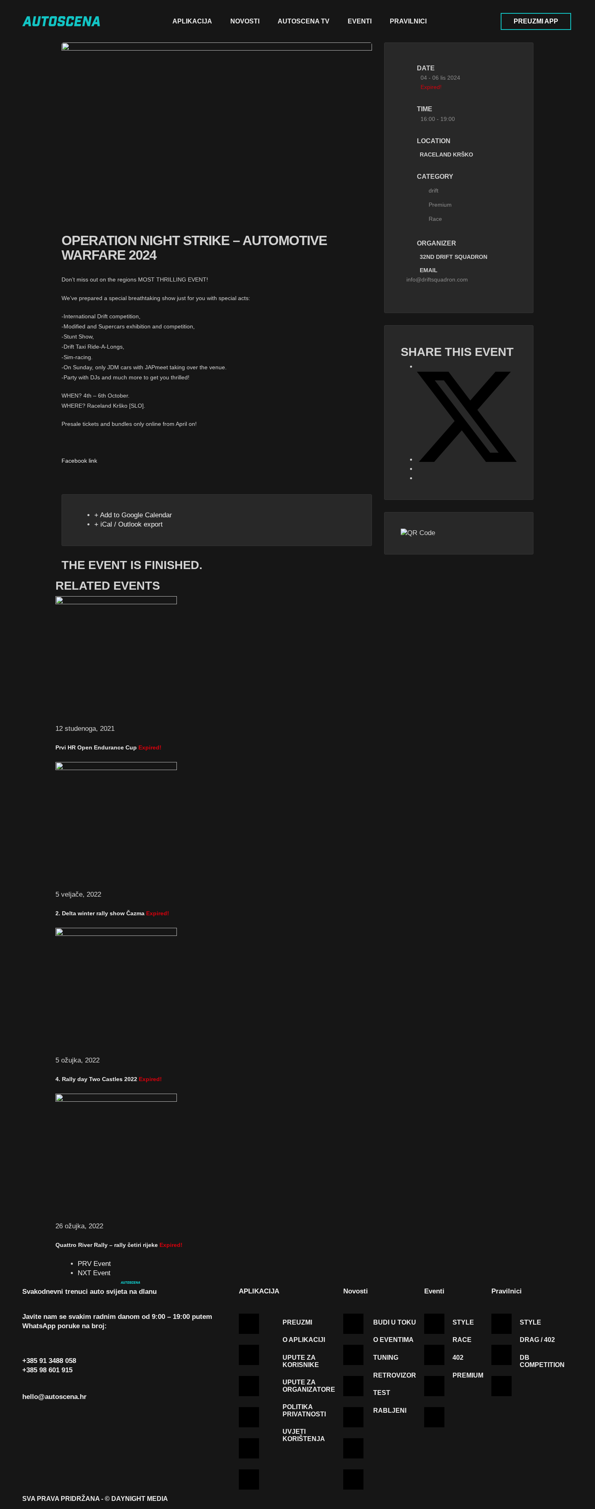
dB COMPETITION (542, 1361)
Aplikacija (192, 21)
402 (458, 1357)
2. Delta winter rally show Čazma (99, 913)
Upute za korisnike (301, 1361)
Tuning (385, 1357)
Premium (440, 204)
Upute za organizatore (309, 1386)
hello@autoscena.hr (54, 1397)
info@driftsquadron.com (437, 279)
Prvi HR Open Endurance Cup (96, 747)
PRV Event (94, 1264)
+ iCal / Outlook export (128, 524)
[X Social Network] (467, 459)
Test (381, 1392)
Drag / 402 (537, 1339)
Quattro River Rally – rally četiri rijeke (106, 1245)
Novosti (244, 21)
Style (463, 1322)
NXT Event (94, 1273)
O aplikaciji (304, 1339)
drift (433, 190)
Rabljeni (389, 1410)
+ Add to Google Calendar (133, 515)
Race (435, 219)
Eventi (360, 21)
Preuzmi (297, 1322)
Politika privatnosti (304, 1410)
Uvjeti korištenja (304, 1435)
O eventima (393, 1339)
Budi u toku (394, 1322)
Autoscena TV (303, 21)
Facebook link (79, 460)
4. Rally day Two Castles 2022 (96, 1079)
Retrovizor (394, 1375)
